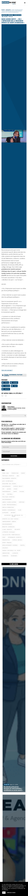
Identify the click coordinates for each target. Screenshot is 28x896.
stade (15, 489)
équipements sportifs (9, 478)
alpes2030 (5, 512)
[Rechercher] (25, 415)
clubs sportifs (7, 529)
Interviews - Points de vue (14, 15)
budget (13, 512)
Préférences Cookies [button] (11, 892)
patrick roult (18, 486)
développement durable (10, 545)
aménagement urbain (9, 521)
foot (3, 537)
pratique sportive (8, 475)
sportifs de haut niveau (10, 519)
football (10, 494)
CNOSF (23, 473)
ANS (18, 475)
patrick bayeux (17, 540)
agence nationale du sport (11, 550)
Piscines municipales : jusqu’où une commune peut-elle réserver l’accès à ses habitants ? (13, 432)
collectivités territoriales (11, 534)
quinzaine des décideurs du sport (13, 516)
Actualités (8, 9)
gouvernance (12, 375)
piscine (21, 491)
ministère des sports (9, 483)
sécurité (17, 529)
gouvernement (7, 499)
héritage (21, 502)
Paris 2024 (5, 473)
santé (15, 491)
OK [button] (3, 892)
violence (5, 548)
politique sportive (8, 496)
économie (14, 555)
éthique (6, 375)
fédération (14, 473)
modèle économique (8, 510)
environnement (7, 524)
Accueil (3, 9)
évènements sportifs (14, 537)
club (19, 510)
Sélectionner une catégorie (11, 464)
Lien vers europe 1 (7, 370)
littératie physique (8, 532)
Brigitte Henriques (8, 526)
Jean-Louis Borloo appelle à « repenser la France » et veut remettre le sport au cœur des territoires (13, 428)
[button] (5, 382)
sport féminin (6, 542)
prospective (6, 540)
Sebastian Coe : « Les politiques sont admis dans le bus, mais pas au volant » (13, 425)
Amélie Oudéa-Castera (9, 502)
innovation (6, 553)
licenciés (15, 553)
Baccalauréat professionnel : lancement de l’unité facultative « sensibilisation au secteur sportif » (13, 788)
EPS (3, 489)
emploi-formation (8, 507)
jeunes (9, 489)
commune (5, 555)
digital (22, 545)
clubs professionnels (9, 504)
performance (6, 491)
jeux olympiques (7, 481)
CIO (3, 494)
